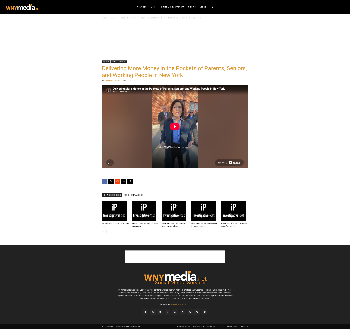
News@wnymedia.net (180, 304)
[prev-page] (103, 231)
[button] (212, 7)
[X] (111, 181)
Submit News (232, 326)
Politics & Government (129, 18)
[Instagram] (153, 312)
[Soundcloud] (182, 312)
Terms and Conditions (215, 326)
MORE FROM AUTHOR (133, 195)
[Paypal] (167, 312)
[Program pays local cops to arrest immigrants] (145, 211)
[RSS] (175, 312)
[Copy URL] (130, 181)
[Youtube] (204, 312)
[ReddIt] (117, 181)
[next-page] (108, 231)
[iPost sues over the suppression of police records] (204, 211)
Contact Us (244, 326)
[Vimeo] (197, 312)
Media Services (199, 326)
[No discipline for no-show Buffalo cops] (115, 211)
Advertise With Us (183, 326)
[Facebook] (104, 181)
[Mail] (160, 312)
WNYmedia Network (112, 80)
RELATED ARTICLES (112, 195)
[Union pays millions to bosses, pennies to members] (175, 211)
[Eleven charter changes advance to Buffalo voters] (234, 211)
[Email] (123, 181)
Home (104, 18)
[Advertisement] (175, 40)
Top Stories (113, 18)
